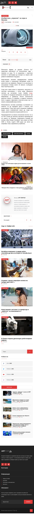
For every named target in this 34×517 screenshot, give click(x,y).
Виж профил (7, 216)
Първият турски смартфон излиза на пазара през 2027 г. (14, 281)
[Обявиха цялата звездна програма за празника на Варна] (7, 433)
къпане (28, 133)
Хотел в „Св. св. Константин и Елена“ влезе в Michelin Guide (20, 408)
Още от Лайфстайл (8, 226)
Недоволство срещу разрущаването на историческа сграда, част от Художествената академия (22, 425)
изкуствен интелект (18, 133)
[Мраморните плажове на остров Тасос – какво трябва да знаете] (7, 401)
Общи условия (6, 478)
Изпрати (28, 501)
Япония (4, 136)
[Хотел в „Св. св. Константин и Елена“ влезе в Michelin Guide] (7, 409)
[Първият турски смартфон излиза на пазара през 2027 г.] (17, 267)
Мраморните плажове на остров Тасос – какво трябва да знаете (21, 400)
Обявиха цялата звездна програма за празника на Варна (21, 432)
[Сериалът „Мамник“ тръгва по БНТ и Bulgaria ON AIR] (7, 393)
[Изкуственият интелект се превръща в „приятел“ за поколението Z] (17, 296)
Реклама (5, 480)
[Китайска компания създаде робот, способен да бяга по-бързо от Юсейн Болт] (17, 238)
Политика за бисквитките (9, 482)
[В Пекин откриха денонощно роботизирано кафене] (17, 325)
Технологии (5, 15)
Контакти (5, 484)
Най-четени (9, 387)
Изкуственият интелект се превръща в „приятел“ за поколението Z (15, 310)
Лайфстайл (4, 230)
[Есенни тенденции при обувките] (7, 417)
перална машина (7, 133)
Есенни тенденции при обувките (21, 415)
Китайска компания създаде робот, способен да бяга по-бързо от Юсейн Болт (16, 252)
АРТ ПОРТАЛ (21, 197)
